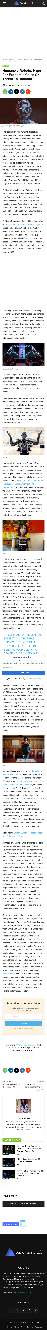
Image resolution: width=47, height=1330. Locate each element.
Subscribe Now (23, 672)
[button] (23, 657)
